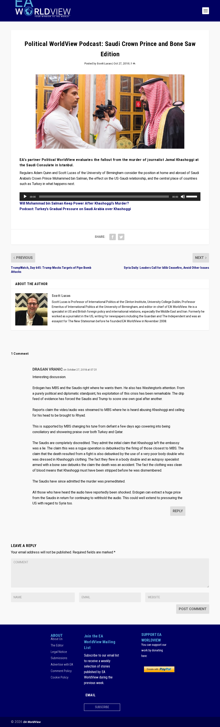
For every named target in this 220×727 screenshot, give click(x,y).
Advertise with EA (62, 664)
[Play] (25, 196)
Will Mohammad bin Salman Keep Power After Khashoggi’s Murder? (74, 203)
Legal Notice (59, 652)
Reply (178, 511)
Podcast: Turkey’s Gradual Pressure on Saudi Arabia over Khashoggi (75, 209)
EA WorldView (32, 722)
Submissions (59, 658)
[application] (110, 196)
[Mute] (183, 196)
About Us (57, 639)
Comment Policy (61, 671)
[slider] (192, 196)
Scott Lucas (104, 64)
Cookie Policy (59, 677)
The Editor (57, 645)
